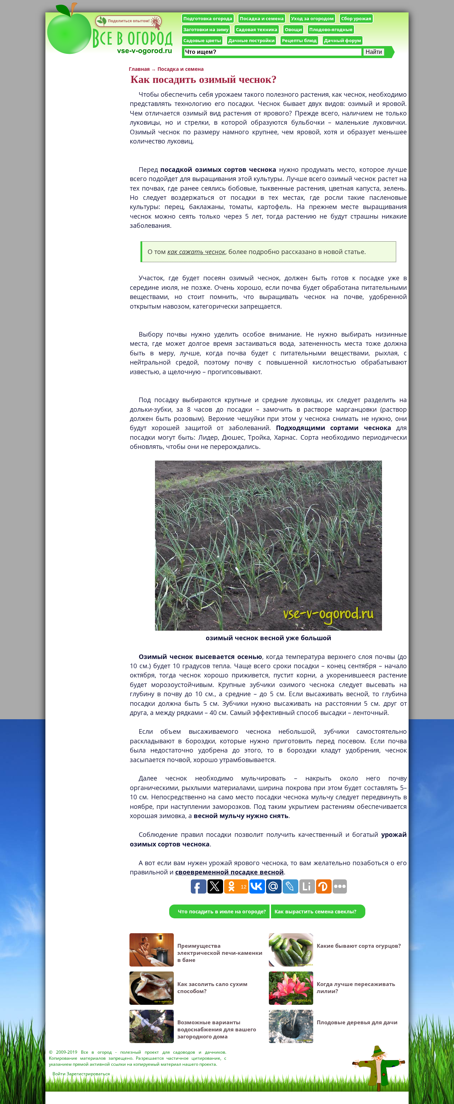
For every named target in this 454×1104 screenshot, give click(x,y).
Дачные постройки (251, 40)
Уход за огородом (312, 18)
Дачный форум (342, 40)
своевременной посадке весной (229, 872)
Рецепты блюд (299, 40)
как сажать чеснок (196, 251)
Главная (139, 69)
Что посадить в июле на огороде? (222, 911)
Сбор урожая (356, 18)
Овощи (293, 29)
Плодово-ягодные (331, 29)
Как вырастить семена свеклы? (315, 911)
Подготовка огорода (207, 18)
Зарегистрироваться (88, 1074)
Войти (59, 1074)
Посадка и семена (262, 18)
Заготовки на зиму (205, 29)
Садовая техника (256, 29)
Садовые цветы (202, 40)
